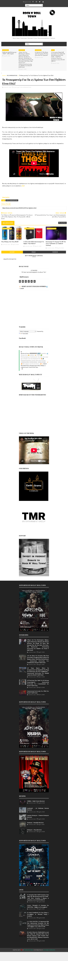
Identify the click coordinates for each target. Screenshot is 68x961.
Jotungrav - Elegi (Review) (34, 829)
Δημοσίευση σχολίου (10, 259)
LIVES (53, 50)
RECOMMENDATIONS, (26, 87)
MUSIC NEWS (5, 50)
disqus (34, 252)
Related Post (8, 223)
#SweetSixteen (33, 365)
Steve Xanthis (5, 197)
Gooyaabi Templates (49, 950)
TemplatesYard (28, 950)
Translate (25, 333)
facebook (55, 252)
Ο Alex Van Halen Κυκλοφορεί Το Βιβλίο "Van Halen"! (34, 242)
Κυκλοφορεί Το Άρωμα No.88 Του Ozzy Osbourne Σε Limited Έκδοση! (56, 243)
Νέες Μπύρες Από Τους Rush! (9, 242)
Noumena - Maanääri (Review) (35, 822)
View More (63, 223)
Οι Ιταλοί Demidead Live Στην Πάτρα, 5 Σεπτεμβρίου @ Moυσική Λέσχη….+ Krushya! (38, 914)
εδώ (23, 186)
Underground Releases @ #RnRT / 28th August (9, 53)
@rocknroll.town (25, 353)
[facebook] (33, 1)
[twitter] (39, 1)
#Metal (42, 365)
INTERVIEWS (21, 50)
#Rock (39, 365)
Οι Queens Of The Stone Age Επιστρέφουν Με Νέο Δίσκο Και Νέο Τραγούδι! (41, 53)
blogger (12, 252)
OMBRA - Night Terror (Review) (36, 801)
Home (3, 75)
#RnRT (45, 364)
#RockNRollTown (25, 365)
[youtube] (43, 1)
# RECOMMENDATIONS (12, 200)
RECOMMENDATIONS (12, 75)
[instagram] (36, 1)
